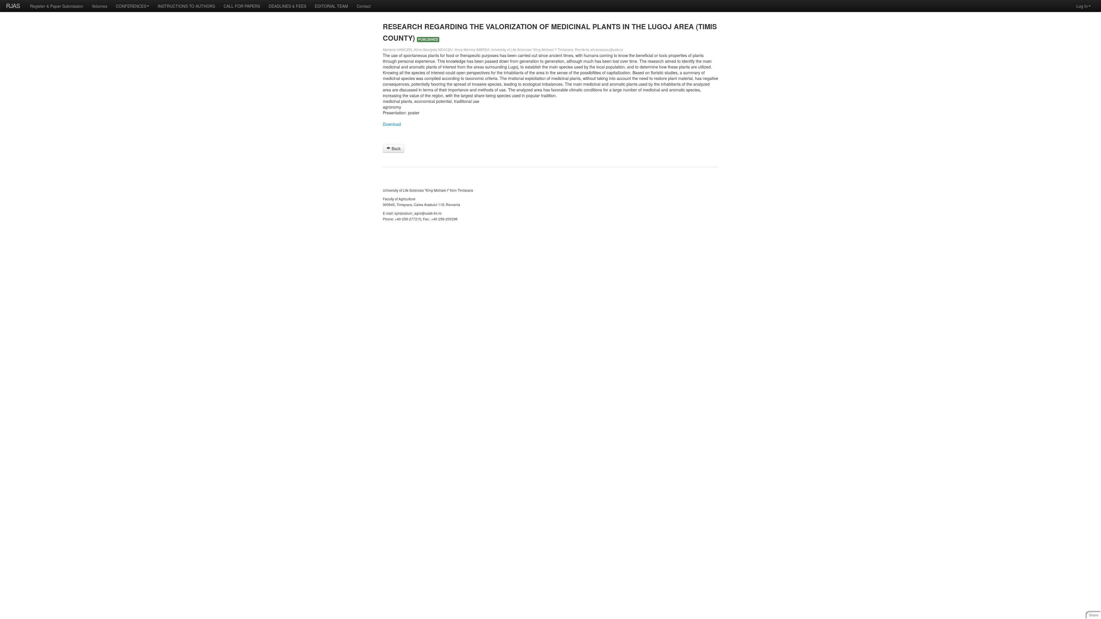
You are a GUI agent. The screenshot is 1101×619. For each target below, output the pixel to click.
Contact (364, 6)
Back (396, 148)
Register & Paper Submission (56, 6)
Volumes (99, 6)
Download (392, 124)
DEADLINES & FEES (287, 6)
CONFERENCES (131, 6)
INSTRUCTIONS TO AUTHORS (186, 6)
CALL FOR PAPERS (242, 6)
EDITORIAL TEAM (331, 6)
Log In (1082, 6)
